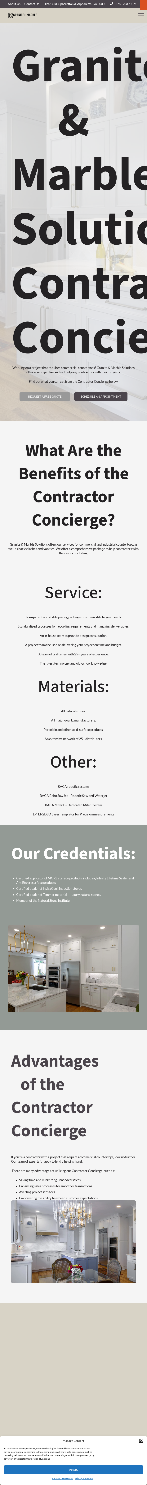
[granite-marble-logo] (22, 15)
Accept (73, 1469)
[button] (141, 1441)
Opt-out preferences (62, 1478)
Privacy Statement (84, 1478)
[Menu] (140, 15)
